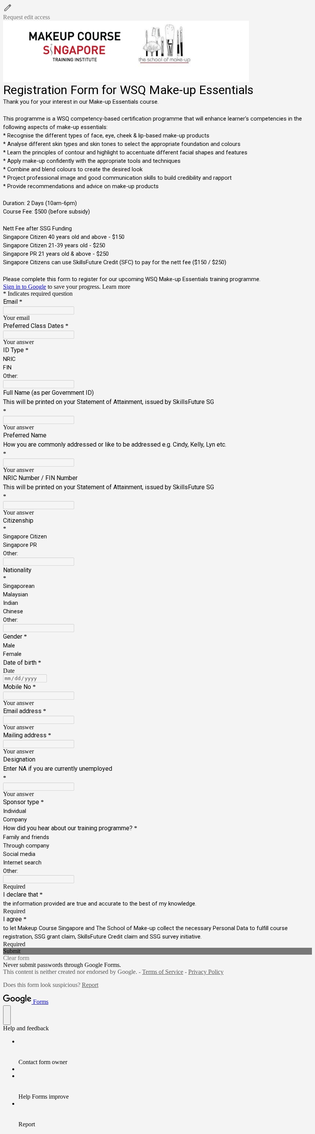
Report (90, 985)
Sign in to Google (24, 286)
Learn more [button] (116, 286)
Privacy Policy (206, 971)
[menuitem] (165, 1052)
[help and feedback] (7, 1015)
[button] (157, 12)
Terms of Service (162, 971)
